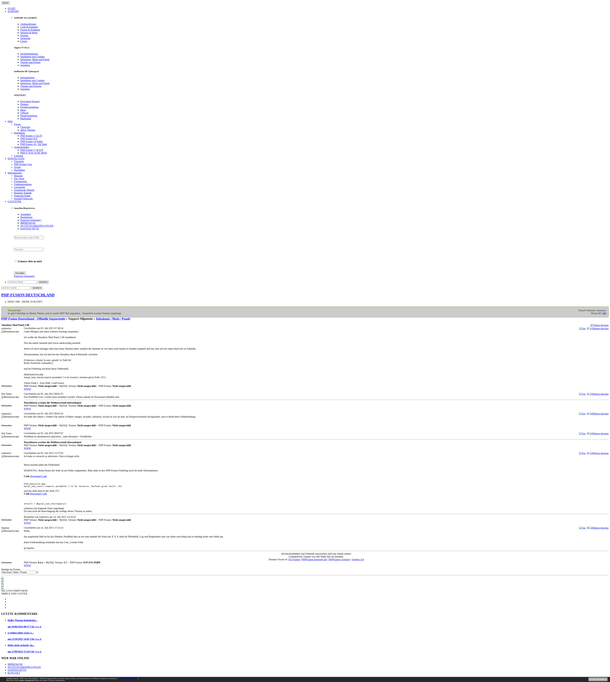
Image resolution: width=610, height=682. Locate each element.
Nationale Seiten (22, 195)
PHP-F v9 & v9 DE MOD (33, 153)
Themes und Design (30, 62)
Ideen (23, 110)
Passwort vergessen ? (31, 220)
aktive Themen (27, 130)
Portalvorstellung (28, 115)
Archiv (17, 167)
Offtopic (24, 112)
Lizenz (23, 41)
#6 (588, 527)
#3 (588, 413)
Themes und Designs (30, 86)
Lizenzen (18, 155)
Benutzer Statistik (23, 193)
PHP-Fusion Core (23, 164)
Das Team (19, 178)
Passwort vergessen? (24, 276)
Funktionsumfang (23, 184)
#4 (588, 433)
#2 (588, 393)
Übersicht (25, 127)
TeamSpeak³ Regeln (24, 190)
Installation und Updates (32, 56)
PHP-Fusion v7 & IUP (31, 150)
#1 (588, 328)
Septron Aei (358, 559)
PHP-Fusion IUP (28, 138)
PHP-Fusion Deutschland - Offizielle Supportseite (33, 318)
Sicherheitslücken (29, 53)
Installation (19, 133)
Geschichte (19, 187)
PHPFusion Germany (339, 559)
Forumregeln (20, 181)
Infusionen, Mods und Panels (35, 59)
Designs (24, 35)
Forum (17, 124)
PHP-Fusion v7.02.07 (31, 135)
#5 (588, 453)
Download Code (38, 476)
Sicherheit (25, 38)
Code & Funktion (29, 27)
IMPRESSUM (27, 223)
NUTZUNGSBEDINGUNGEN (37, 225)
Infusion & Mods (28, 32)
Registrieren (26, 217)
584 (604, 313)
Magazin (18, 175)
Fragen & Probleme (30, 29)
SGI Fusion (294, 559)
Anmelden (25, 214)
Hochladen (19, 170)
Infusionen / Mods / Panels (113, 318)
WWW (27, 389)
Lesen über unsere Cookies (128, 678)
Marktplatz (25, 118)
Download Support (30, 101)
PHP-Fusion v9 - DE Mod (33, 144)
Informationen (27, 77)
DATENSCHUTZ (29, 228)
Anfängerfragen (28, 24)
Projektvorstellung (29, 107)
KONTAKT (14, 673)
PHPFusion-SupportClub (314, 559)
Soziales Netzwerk (23, 198)
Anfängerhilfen (21, 147)
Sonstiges (25, 65)
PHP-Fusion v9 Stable (31, 141)
